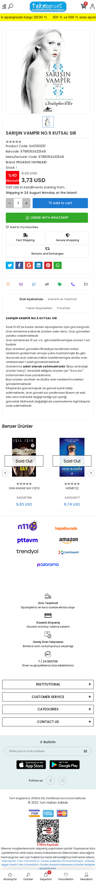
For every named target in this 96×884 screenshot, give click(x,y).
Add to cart (62, 203)
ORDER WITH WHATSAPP (49, 217)
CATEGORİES (48, 709)
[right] (91, 473)
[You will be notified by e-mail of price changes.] (61, 284)
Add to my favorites (23, 227)
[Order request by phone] (74, 284)
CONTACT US (48, 721)
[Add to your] (48, 284)
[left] (5, 473)
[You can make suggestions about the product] (87, 284)
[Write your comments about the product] (35, 284)
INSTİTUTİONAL (48, 684)
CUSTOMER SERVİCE (48, 696)
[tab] (31, 299)
